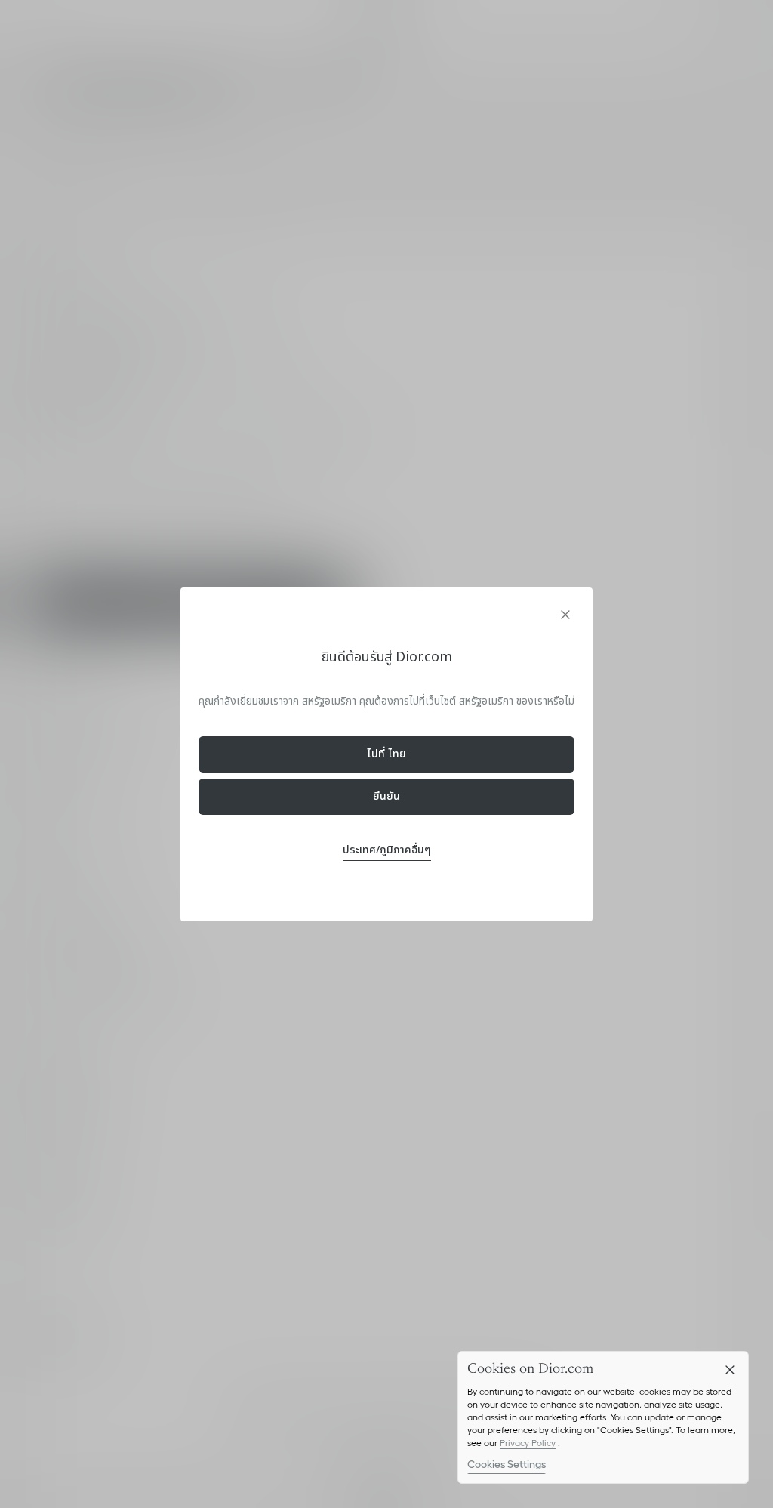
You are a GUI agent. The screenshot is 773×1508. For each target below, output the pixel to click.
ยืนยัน (386, 796)
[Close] (730, 1370)
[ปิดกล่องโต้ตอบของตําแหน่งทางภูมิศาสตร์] (565, 615)
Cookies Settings (506, 1464)
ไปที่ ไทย (386, 754)
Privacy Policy (528, 1443)
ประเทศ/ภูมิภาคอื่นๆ (387, 850)
